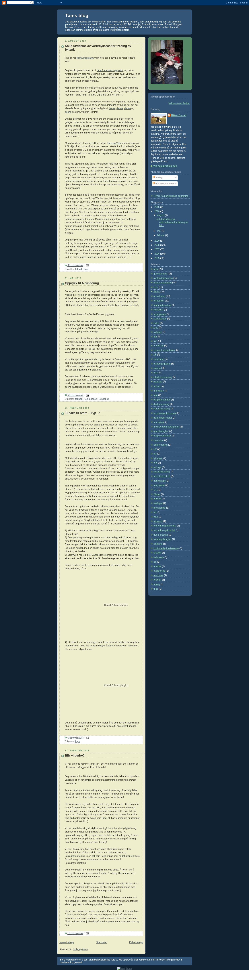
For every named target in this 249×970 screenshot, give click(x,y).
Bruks (156, 291)
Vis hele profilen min (165, 166)
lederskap (158, 557)
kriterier (157, 552)
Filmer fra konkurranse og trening (170, 196)
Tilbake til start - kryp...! (82, 413)
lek (155, 562)
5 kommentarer (75, 265)
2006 (157, 254)
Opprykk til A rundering (82, 283)
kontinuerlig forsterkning (166, 548)
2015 (157, 207)
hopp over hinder (162, 435)
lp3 (155, 453)
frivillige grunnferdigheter (166, 426)
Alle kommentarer (164, 183)
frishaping (158, 422)
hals (155, 372)
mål (155, 462)
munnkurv (158, 390)
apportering (159, 296)
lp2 (155, 449)
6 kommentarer (75, 738)
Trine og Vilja (114, 143)
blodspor (157, 503)
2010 (157, 211)
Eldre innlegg (136, 942)
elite (155, 516)
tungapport (159, 485)
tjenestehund (160, 273)
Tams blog (76, 15)
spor (155, 269)
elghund (157, 368)
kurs (86, 269)
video (156, 323)
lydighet (157, 332)
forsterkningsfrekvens (164, 525)
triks (155, 589)
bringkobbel (159, 508)
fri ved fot (158, 345)
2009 (157, 241)
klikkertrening (160, 445)
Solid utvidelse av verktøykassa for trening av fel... (172, 222)
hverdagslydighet (162, 539)
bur (155, 512)
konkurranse (90, 399)
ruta (155, 395)
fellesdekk (158, 300)
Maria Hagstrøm (85, 58)
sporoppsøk (159, 314)
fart (155, 336)
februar (161, 235)
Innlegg (159, 177)
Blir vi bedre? (75, 755)
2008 (157, 245)
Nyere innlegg (66, 942)
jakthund (157, 544)
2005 (157, 258)
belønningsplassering (164, 413)
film (155, 341)
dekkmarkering (161, 404)
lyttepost (158, 458)
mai (159, 231)
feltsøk (79, 269)
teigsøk (157, 579)
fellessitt (157, 521)
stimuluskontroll (161, 476)
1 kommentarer (75, 933)
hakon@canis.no (101, 959)
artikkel (157, 498)
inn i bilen (158, 440)
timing (156, 584)
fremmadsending (162, 305)
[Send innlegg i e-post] (87, 265)
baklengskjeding (161, 363)
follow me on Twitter (179, 103)
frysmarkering (160, 535)
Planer (156, 494)
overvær (157, 381)
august (161, 215)
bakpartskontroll (161, 399)
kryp (77, 741)
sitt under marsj (161, 471)
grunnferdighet (160, 431)
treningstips (159, 481)
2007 (157, 249)
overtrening (159, 571)
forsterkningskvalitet (164, 530)
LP (154, 354)
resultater (158, 575)
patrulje (157, 467)
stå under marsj (161, 408)
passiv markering (162, 282)
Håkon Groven (178, 115)
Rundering (103, 399)
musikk (157, 566)
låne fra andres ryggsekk (110, 70)
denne (112, 108)
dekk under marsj (162, 418)
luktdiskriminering (162, 377)
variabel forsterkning (164, 350)
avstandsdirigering (163, 278)
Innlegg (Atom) (80, 949)
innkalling (158, 309)
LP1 (155, 489)
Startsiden (101, 942)
